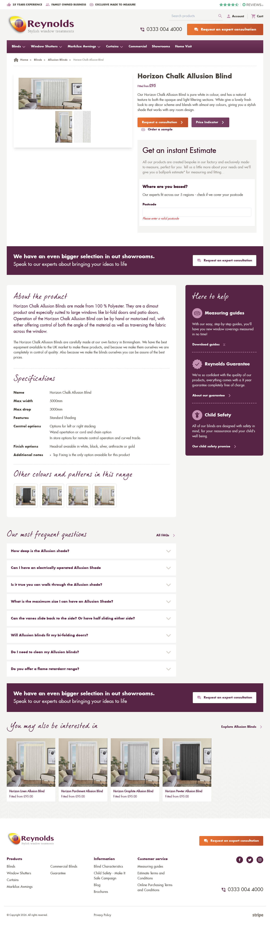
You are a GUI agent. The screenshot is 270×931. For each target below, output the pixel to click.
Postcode (149, 204)
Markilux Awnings (19, 886)
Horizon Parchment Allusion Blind (82, 791)
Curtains (13, 880)
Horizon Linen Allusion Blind (27, 791)
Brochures (101, 892)
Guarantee (58, 873)
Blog (97, 885)
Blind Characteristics (108, 866)
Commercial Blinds (63, 866)
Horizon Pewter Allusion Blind (183, 791)
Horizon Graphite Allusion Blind (133, 791)
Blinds (11, 866)
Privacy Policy (102, 915)
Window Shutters (19, 873)
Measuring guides (150, 866)
